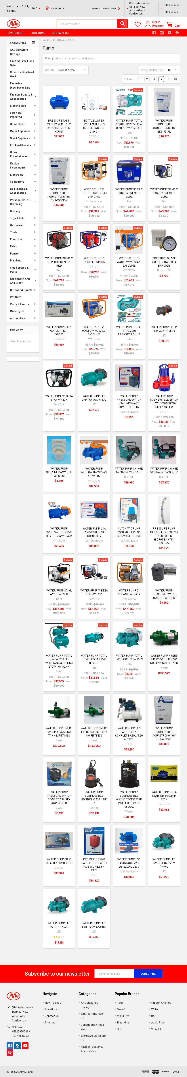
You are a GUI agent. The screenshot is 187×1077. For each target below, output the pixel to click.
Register (158, 25)
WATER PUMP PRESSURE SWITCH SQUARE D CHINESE (164, 594)
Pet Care (15, 296)
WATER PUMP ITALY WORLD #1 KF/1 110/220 (59, 330)
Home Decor (18, 124)
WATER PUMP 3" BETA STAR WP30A (94, 592)
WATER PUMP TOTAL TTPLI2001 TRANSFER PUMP (129, 330)
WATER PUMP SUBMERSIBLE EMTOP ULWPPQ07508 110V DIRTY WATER (164, 401)
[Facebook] (154, 32)
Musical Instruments (18, 165)
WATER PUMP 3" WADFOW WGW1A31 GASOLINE (129, 261)
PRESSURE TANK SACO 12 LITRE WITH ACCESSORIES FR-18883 (94, 864)
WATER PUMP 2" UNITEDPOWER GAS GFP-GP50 (94, 192)
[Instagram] (162, 32)
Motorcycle (17, 311)
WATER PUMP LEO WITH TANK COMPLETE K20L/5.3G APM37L (129, 733)
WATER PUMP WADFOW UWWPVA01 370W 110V (94, 472)
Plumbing (15, 260)
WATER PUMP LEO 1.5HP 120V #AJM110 (94, 924)
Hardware (16, 225)
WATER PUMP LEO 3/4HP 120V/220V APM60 (163, 862)
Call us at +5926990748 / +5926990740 (21, 1031)
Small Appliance (20, 138)
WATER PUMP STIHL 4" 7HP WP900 (59, 592)
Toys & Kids (17, 218)
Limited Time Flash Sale (22, 63)
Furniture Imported (16, 115)
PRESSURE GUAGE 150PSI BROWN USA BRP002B (164, 261)
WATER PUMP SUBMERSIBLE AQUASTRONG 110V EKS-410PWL (163, 733)
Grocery (15, 211)
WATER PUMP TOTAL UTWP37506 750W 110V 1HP (94, 659)
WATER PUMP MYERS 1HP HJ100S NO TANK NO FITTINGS (94, 731)
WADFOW (123, 1015)
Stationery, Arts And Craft (20, 281)
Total (120, 1002)
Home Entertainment (19, 154)
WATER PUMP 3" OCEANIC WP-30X (129, 592)
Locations (38, 32)
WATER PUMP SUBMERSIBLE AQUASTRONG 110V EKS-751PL (163, 126)
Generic (121, 1009)
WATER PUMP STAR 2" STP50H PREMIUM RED (59, 261)
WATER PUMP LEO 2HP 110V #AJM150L (94, 397)
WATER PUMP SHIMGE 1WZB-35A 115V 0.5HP (129, 470)
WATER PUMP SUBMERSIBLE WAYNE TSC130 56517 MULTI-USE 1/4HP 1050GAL (129, 799)
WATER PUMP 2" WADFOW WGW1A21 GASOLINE (94, 330)
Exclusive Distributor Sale (20, 85)
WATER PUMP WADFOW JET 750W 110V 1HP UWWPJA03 (59, 532)
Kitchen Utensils (20, 145)
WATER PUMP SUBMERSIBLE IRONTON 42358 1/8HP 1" (94, 797)
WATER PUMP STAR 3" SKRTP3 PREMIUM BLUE (129, 192)
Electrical (16, 239)
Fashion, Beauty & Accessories (21, 96)
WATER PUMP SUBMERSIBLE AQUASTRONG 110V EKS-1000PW (58, 194)
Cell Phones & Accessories (18, 191)
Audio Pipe (158, 1022)
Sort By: (50, 70)
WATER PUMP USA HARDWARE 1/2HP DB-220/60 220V (129, 862)
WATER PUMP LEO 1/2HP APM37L (58, 924)
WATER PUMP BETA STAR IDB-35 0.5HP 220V (164, 795)
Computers (17, 181)
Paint (13, 246)
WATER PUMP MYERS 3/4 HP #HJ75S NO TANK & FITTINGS (59, 731)
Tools (13, 232)
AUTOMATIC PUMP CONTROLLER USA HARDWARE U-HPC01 (129, 532)
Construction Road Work (22, 74)
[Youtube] (169, 32)
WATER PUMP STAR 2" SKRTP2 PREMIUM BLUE (164, 192)
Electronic (16, 174)
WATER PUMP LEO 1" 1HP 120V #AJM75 (164, 328)
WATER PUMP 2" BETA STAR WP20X (59, 397)
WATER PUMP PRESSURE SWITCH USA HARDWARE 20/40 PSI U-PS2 (129, 401)
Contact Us (60, 32)
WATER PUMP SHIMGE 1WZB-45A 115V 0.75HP (164, 470)
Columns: (130, 79)
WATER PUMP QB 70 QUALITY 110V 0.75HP (59, 860)
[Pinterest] (177, 32)
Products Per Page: (153, 70)
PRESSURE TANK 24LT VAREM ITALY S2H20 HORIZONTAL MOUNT (59, 126)
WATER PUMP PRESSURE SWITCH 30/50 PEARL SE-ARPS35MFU (59, 797)
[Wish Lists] (138, 24)
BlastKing (123, 1022)
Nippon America (161, 1002)
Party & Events (19, 304)
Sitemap (50, 1022)
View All (156, 1029)
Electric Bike (18, 105)
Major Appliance (20, 131)
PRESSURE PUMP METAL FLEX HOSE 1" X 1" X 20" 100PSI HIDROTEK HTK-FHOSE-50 (164, 536)
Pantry (14, 253)
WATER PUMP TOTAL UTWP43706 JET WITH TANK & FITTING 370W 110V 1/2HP (59, 661)
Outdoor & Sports (21, 290)
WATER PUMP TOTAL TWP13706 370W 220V (129, 657)
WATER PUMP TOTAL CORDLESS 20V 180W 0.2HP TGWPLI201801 (129, 124)
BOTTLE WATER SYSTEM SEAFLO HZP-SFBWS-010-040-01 (94, 126)
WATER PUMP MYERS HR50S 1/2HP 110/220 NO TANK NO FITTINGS (164, 659)
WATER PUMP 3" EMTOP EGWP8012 (94, 259)
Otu (153, 1015)
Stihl (120, 1029)
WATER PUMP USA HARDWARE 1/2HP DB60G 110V (94, 532)
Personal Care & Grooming (20, 202)
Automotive (17, 318)
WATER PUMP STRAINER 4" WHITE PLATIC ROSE (59, 472)
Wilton (155, 1009)
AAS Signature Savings (19, 52)
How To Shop (15, 32)
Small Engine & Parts (19, 269)
